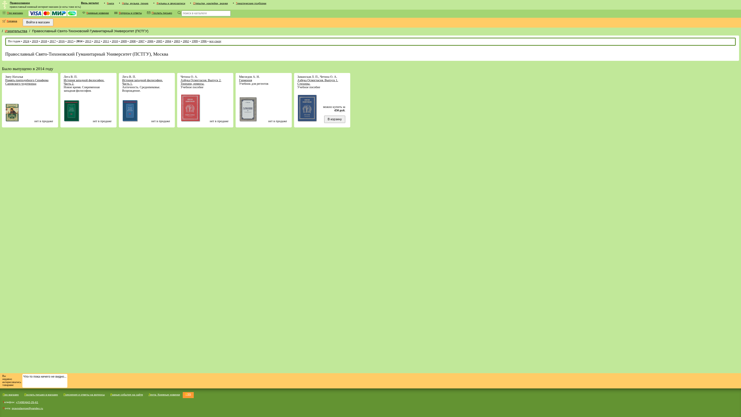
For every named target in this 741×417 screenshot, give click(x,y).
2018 (44, 41)
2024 (26, 41)
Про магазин (15, 12)
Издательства (16, 31)
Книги (110, 3)
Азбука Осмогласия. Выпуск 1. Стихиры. (317, 82)
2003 (177, 41)
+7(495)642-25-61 (27, 402)
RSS (188, 394)
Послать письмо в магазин (41, 394)
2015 (70, 41)
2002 (186, 41)
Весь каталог (90, 2)
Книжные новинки (97, 12)
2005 (159, 41)
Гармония (245, 80)
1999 (195, 41)
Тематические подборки (251, 3)
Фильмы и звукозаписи (170, 3)
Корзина (12, 21)
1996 (203, 41)
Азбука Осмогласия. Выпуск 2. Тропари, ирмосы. (201, 82)
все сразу (215, 41)
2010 (115, 41)
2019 (35, 41)
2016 (61, 41)
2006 (150, 41)
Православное (20, 2)
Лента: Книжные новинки (164, 394)
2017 (53, 41)
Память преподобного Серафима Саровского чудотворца (26, 82)
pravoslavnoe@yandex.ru (27, 408)
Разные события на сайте (126, 394)
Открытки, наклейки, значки (210, 3)
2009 (124, 41)
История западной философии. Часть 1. (142, 82)
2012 (97, 41)
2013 (88, 41)
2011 (106, 41)
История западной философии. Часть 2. (84, 82)
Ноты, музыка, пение (135, 3)
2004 (168, 41)
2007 (141, 41)
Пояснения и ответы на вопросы (84, 394)
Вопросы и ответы (130, 12)
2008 (132, 41)
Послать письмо (162, 12)
